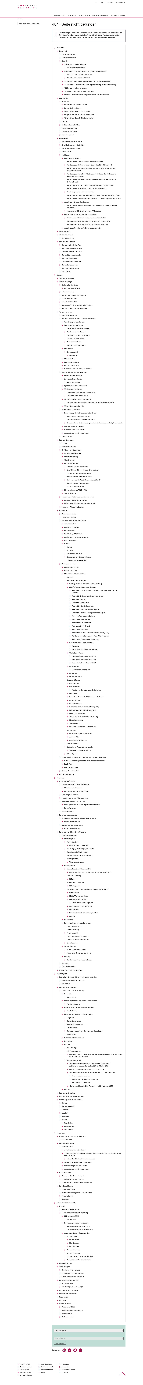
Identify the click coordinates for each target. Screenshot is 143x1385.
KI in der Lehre (72, 1236)
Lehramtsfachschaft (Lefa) (81, 670)
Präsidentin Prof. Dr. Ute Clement (75, 105)
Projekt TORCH (72, 1011)
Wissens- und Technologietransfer (70, 970)
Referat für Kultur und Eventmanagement (86, 609)
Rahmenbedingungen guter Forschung (77, 923)
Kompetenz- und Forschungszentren (76, 791)
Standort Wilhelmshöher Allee (72, 248)
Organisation (63, 98)
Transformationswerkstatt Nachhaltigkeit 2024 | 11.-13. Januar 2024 (92, 1073)
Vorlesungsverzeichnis (47, 1367)
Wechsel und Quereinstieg (73, 389)
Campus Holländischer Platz (71, 245)
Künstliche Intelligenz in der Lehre (78, 1226)
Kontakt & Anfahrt (25, 1364)
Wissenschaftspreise (76, 862)
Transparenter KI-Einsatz (68, 1369)
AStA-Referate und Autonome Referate (82, 587)
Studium (72, 15)
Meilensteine (71, 1034)
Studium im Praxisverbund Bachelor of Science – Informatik (87, 224)
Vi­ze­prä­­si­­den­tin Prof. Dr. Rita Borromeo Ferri (79, 118)
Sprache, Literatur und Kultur (76, 345)
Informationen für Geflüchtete (74, 430)
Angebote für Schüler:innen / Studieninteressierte (78, 319)
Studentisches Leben (69, 564)
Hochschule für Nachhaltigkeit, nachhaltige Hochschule (78, 977)
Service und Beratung (74, 680)
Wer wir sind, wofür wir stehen (72, 142)
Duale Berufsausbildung (72, 158)
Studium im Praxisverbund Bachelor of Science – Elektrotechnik (89, 221)
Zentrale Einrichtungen (69, 131)
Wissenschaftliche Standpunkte (72, 1273)
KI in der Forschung (73, 1250)
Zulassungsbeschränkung (73, 379)
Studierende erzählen (71, 362)
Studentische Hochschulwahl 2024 (84, 660)
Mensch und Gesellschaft (75, 338)
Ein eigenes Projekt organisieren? (80, 734)
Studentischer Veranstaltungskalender (80, 747)
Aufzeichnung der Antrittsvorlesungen (85, 1079)
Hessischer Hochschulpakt (71, 1209)
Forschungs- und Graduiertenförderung (72, 832)
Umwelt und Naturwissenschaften (78, 329)
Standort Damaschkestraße (71, 255)
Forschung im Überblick (67, 781)
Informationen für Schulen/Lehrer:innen (77, 369)
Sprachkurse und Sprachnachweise (79, 557)
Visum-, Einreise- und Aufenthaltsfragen (77, 1162)
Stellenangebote (64, 231)
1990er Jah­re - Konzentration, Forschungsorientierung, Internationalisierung (90, 85)
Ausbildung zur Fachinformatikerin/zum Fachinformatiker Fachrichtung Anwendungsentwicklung (91, 175)
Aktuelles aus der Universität (66, 1203)
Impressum (65, 1372)
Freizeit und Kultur (70, 570)
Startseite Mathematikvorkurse (77, 467)
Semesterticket (74, 687)
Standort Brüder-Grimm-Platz (72, 262)
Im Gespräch (68, 1041)
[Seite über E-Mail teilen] (64, 1351)
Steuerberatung (74, 723)
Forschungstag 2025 (74, 926)
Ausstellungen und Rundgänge (72, 1287)
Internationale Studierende (71, 410)
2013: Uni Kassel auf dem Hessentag (79, 74)
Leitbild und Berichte (69, 58)
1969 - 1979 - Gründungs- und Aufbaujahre (78, 91)
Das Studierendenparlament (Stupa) (81, 643)
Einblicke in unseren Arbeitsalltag (73, 145)
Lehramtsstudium (68, 292)
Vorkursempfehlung (71, 457)
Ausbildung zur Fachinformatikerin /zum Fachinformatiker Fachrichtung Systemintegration (91, 181)
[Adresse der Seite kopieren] (80, 1351)
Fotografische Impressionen (81, 1082)
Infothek (67, 544)
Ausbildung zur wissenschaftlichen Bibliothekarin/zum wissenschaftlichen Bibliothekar (92, 206)
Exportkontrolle (72, 943)
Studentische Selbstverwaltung (75, 574)
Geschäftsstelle (72, 1028)
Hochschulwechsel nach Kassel (77, 396)
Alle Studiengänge (65, 282)
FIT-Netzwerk (68, 920)
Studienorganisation (69, 514)
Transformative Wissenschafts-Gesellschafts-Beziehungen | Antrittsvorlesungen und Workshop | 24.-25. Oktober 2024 (89, 1065)
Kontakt (110, 2)
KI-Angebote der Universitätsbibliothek (80, 1256)
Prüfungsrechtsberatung (77, 713)
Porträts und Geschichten (68, 1294)
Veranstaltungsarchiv (74, 1060)
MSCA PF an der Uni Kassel (78, 896)
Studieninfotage (69, 359)
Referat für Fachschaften (80, 603)
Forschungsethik (72, 933)
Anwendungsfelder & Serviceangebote (77, 1233)
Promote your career (71, 767)
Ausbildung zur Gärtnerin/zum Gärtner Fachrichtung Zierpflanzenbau (90, 185)
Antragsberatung (72, 842)
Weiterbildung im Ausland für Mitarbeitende (77, 1182)
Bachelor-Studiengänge (70, 285)
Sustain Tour (68, 1123)
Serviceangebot (69, 839)
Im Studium (63, 511)
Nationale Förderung (74, 876)
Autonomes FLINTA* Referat (81, 623)
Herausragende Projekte (70, 795)
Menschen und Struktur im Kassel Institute (78, 1014)
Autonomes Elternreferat (80, 629)
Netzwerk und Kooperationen (74, 1038)
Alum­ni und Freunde (66, 235)
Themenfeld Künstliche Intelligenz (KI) (75, 1213)
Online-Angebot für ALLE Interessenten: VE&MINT (84, 480)
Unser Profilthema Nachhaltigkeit (73, 980)
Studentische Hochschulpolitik (77, 580)
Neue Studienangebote (69, 302)
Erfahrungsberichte (70, 540)
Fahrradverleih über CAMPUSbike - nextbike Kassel (86, 697)
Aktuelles (70, 550)
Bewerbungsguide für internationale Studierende (80, 413)
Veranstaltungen (70, 946)
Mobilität (65, 1113)
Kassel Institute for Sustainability (73, 991)
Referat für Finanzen (79, 599)
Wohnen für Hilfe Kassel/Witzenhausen (82, 727)
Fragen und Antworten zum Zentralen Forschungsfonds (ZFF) (90, 872)
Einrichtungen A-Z (68, 135)
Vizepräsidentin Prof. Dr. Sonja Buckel (77, 111)
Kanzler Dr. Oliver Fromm (72, 108)
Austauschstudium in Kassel (74, 426)
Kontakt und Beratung (66, 774)
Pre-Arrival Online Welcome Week (75, 500)
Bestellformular (67, 1314)
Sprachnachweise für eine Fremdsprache (81, 420)
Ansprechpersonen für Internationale (76, 433)
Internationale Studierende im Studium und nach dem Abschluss (84, 757)
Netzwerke (65, 1116)
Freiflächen (65, 1110)
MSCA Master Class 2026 (78, 899)
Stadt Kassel (66, 272)
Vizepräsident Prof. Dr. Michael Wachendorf (79, 115)
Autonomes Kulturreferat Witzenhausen (85, 639)
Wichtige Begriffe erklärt (72, 453)
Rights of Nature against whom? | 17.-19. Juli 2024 (86, 1069)
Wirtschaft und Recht (74, 342)
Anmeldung (73, 355)
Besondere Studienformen (73, 376)
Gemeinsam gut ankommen (71, 148)
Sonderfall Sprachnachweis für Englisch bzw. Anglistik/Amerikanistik (90, 403)
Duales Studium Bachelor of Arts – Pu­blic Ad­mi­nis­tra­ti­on (86, 218)
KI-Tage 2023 (71, 1219)
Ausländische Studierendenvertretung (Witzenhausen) (90, 636)
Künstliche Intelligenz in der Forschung (80, 1230)
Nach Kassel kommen (66, 1143)
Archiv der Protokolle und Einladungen (85, 649)
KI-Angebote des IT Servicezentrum (79, 1260)
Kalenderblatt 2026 (68, 1307)
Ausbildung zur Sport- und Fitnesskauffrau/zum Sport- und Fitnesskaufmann (93, 195)
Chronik (64, 61)
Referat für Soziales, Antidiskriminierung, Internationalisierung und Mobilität (94, 592)
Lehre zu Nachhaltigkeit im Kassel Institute (78, 1008)
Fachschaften (74, 666)
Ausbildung (66, 155)
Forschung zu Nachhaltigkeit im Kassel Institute (80, 1001)
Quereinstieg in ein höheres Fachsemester (81, 392)
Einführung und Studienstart (71, 450)
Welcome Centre (67, 1147)
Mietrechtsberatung (76, 720)
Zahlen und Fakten (68, 54)
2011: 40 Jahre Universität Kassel (78, 78)
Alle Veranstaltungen (74, 1051)
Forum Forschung (70, 808)
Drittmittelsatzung (73, 930)
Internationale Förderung (75, 883)
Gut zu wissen (74, 893)
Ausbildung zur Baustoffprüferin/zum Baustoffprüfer (85, 162)
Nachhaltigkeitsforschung (68, 987)
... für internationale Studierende (75, 1150)
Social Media (63, 1297)
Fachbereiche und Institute (71, 125)
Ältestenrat (75, 646)
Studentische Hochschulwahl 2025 (84, 656)
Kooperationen (67, 1140)
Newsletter (65, 1199)
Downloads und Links (74, 554)
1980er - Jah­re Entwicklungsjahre (75, 88)
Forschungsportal (68, 811)
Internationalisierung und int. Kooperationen (77, 1193)
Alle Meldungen (72, 1048)
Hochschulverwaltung (69, 128)
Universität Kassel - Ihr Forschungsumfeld (83, 913)
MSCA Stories (74, 909)
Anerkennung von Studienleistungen (76, 537)
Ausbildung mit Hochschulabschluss (76, 202)
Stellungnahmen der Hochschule (73, 1277)
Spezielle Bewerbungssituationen (75, 386)
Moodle (43, 1372)
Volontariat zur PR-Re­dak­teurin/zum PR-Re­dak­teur (84, 211)
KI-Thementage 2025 (71, 1216)
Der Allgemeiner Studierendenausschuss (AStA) (85, 584)
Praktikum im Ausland (71, 527)
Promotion (65, 963)
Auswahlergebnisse (73, 382)
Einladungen (73, 673)
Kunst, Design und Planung (76, 332)
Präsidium (65, 101)
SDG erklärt (66, 984)
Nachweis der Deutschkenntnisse (78, 416)
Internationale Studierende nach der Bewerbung (78, 497)
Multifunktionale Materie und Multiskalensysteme (79, 818)
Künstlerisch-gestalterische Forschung (80, 855)
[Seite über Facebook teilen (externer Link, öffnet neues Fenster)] (75, 1351)
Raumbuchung (74, 683)
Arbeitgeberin (63, 138)
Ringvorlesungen (67, 1283)
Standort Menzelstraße (69, 258)
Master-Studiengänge (69, 298)
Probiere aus (68, 349)
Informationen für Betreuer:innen (80, 906)
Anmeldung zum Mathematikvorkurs (79, 477)
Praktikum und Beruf (69, 517)
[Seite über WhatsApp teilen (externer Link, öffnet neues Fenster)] (69, 1351)
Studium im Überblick (66, 278)
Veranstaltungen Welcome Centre (75, 1166)
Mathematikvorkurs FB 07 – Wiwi (75, 490)
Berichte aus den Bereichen (71, 1270)
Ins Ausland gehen (65, 1173)
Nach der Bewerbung (66, 440)
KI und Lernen (74, 1243)
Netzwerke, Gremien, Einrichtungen (73, 801)
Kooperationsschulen (71, 365)
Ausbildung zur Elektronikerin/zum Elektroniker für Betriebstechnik (89, 165)
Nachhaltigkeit (100, 15)
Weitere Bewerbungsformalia (74, 406)
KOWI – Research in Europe (76, 950)
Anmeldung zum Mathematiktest (78, 483)
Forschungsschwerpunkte (68, 815)
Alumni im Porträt (68, 238)
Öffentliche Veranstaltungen (69, 1280)
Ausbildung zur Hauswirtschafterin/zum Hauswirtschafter (86, 189)
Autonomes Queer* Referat (81, 619)
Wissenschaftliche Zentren (73, 788)
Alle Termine (68, 1130)
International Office (68, 1189)
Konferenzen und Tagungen (68, 1290)
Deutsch (121, 2)
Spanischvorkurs (70, 493)
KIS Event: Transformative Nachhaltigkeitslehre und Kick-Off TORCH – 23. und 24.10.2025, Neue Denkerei (96, 1056)
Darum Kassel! (67, 437)
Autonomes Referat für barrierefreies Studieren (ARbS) (90, 633)
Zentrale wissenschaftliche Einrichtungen (76, 785)
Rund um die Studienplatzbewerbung (74, 372)
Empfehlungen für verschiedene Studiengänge (82, 470)
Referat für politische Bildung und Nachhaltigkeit (88, 613)
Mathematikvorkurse (71, 463)
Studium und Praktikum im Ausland (74, 520)
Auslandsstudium (70, 524)
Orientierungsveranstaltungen (74, 322)
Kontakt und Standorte (67, 242)
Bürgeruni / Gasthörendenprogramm (74, 308)
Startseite (20, 19)
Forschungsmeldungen (72, 822)
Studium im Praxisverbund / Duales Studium (77, 305)
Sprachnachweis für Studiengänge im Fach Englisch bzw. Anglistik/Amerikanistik (94, 423)
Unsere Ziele (68, 994)
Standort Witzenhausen (70, 265)
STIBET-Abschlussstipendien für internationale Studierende (84, 761)
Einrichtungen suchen (26, 1367)
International (118, 15)
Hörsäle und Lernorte (71, 567)
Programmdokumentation (81, 1076)
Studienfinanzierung (69, 447)
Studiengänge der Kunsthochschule (74, 295)
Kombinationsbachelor (72, 288)
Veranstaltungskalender (70, 771)
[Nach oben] (122, 1374)
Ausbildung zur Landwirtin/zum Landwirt (81, 192)
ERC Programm (74, 886)
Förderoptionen (69, 866)
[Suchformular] (96, 2)
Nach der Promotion (68, 967)
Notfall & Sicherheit (25, 1372)
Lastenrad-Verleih (75, 700)
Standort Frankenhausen (70, 268)
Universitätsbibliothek (47, 1369)
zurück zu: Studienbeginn (75, 487)
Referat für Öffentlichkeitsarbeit (82, 606)
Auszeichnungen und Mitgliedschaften (75, 798)
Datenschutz (65, 1364)
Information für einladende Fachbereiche (81, 1159)
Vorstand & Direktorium (75, 1024)
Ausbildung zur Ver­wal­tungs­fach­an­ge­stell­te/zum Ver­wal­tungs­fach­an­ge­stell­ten (94, 198)
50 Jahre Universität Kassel (76, 68)
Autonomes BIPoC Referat (81, 626)
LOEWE (71, 879)
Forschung (84, 15)
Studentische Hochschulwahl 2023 (84, 663)
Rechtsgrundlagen (75, 677)
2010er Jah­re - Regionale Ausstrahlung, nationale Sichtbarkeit (85, 71)
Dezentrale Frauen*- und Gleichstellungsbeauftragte (84, 1031)
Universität (60, 15)
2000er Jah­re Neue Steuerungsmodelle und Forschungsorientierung (87, 81)
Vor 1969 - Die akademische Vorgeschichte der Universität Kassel (86, 95)
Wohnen (64, 443)
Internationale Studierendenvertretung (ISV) (84, 707)
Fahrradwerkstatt (75, 703)
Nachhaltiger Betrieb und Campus (70, 1100)
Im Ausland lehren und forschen (73, 1179)
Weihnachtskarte (67, 1317)
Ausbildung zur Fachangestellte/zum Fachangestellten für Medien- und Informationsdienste (91, 169)
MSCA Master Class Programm (82, 903)
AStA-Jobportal (72, 754)
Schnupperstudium (73, 352)
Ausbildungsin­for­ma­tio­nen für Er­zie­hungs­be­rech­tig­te (82, 228)
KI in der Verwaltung (74, 1253)
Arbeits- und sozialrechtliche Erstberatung (83, 717)
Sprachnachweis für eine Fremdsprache (77, 399)
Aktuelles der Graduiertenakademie (79, 953)
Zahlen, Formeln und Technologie (78, 335)
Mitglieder (70, 1018)
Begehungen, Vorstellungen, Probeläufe (80, 849)
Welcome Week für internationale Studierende (79, 503)
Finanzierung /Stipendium (73, 534)
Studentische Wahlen (76, 653)
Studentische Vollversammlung (80, 750)
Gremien (65, 122)
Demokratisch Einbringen (78, 740)
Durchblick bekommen (69, 315)
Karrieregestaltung (73, 859)
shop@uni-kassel (65, 1304)
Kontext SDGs (71, 997)
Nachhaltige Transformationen (72, 825)
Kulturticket (73, 694)
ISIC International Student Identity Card (82, 710)
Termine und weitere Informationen (79, 473)
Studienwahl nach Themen (73, 325)
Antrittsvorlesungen (73, 1004)
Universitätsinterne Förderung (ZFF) (79, 869)
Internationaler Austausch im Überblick (72, 1136)
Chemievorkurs (69, 460)
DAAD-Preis (68, 764)
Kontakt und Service (66, 1186)
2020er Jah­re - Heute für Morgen (75, 64)
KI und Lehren (74, 1240)
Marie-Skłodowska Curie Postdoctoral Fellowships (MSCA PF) (88, 889)
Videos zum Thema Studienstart (73, 507)
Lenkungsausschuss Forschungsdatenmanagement (82, 805)
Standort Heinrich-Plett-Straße (72, 252)
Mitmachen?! (71, 730)
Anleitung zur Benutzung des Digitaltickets (86, 690)
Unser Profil (63, 51)
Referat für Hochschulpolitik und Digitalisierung (88, 596)
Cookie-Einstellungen (26, 1375)
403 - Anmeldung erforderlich (29, 24)
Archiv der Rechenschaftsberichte (83, 616)
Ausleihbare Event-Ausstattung (72, 1310)
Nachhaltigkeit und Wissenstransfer (71, 1096)
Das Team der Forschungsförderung (79, 960)
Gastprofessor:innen (74, 1021)
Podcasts (62, 1300)
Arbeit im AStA (74, 737)
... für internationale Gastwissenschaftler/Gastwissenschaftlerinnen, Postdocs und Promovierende (92, 1154)
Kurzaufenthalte (69, 530)
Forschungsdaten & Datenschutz (78, 936)
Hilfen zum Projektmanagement (78, 940)
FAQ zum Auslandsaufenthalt (77, 560)
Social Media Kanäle (46, 1364)
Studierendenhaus (73, 744)
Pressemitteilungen (65, 1263)
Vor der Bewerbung (65, 312)
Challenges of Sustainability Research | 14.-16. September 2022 (91, 1086)
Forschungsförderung (69, 835)
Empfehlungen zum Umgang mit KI (76, 1223)
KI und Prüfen (74, 1246)
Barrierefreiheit (66, 1367)
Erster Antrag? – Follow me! (78, 845)
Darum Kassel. (67, 152)
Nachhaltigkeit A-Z (68, 1106)
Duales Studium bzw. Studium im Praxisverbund (80, 214)
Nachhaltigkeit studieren (67, 1093)
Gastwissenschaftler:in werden (77, 852)
